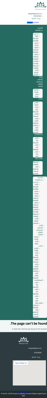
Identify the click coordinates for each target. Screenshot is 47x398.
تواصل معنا (39, 158)
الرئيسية (40, 28)
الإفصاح (35, 75)
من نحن (35, 34)
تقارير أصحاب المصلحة (35, 120)
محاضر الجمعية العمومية (35, 56)
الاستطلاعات (38, 134)
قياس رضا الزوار (36, 154)
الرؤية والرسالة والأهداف (35, 38)
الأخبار (41, 77)
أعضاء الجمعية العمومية (35, 49)
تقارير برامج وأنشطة (35, 109)
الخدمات (40, 79)
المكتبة (40, 86)
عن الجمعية (39, 30)
